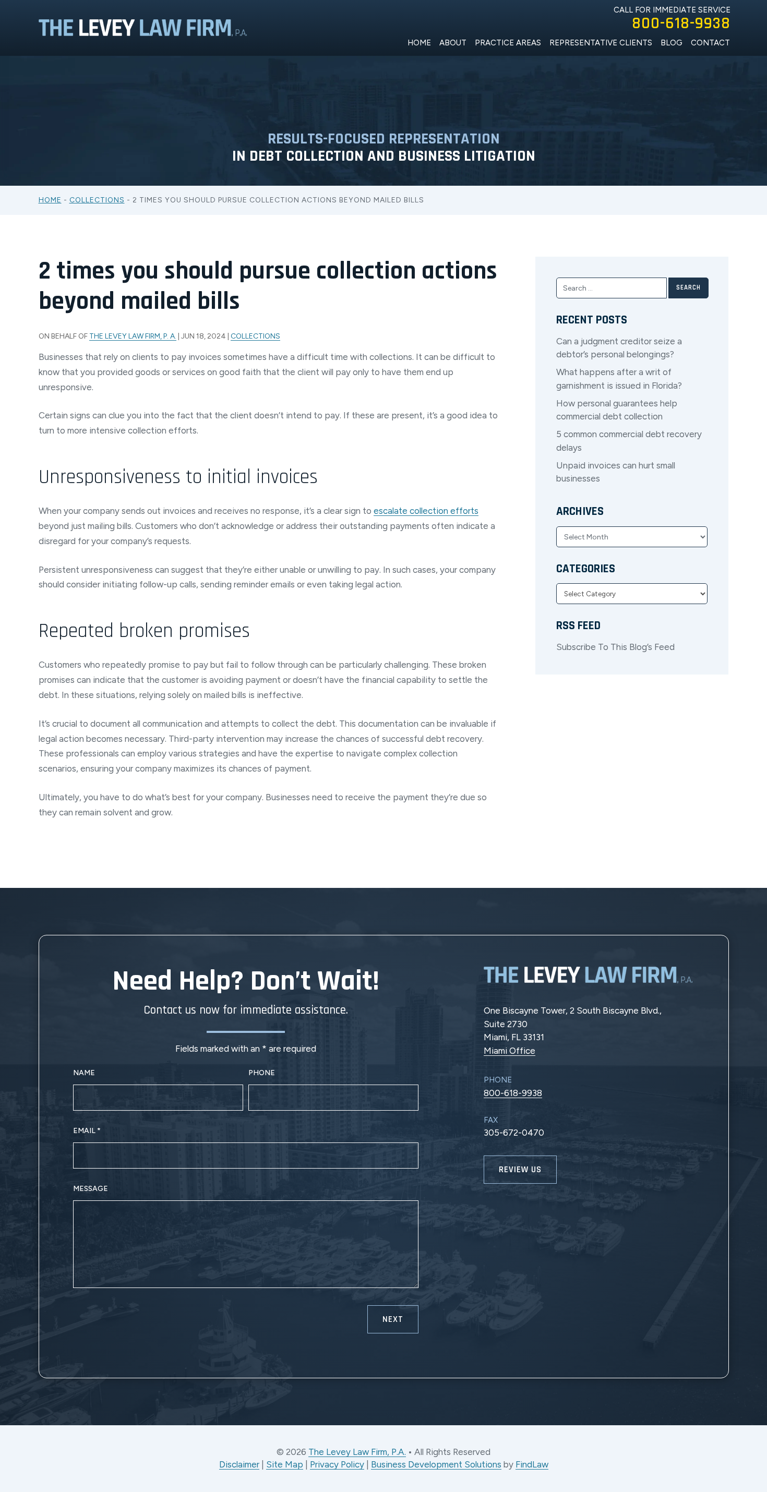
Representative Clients (600, 42)
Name (84, 1072)
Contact (710, 42)
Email (87, 1130)
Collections (255, 336)
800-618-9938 (681, 23)
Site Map (284, 1464)
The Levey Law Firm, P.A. (357, 1452)
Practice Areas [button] (508, 42)
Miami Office (509, 1050)
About (452, 42)
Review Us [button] (520, 1169)
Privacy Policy (337, 1464)
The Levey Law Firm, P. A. (132, 336)
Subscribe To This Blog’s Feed (615, 647)
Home (419, 42)
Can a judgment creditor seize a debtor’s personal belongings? (619, 348)
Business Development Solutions (436, 1464)
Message (90, 1188)
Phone (261, 1072)
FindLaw (532, 1464)
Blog (671, 42)
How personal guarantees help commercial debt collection (616, 410)
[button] (753, 1430)
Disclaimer (239, 1464)
